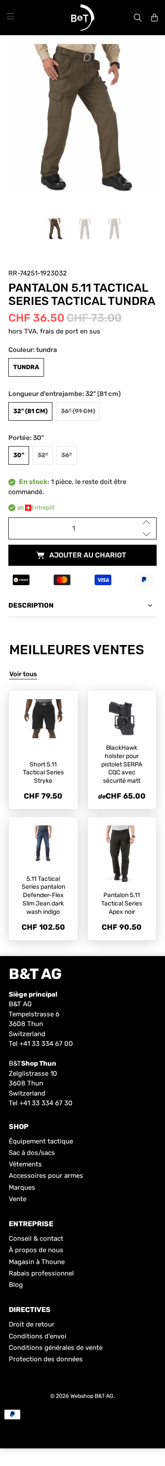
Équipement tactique (41, 1141)
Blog (16, 1285)
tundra (26, 367)
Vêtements (25, 1164)
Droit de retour (32, 1324)
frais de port (59, 331)
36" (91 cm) (78, 411)
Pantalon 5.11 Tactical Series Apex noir (121, 903)
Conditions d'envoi (37, 1336)
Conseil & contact (36, 1238)
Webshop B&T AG (92, 1396)
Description (31, 605)
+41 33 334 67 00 (46, 1044)
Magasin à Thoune (37, 1262)
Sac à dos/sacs (32, 1153)
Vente (17, 1199)
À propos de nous (36, 1250)
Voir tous (23, 674)
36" (66, 455)
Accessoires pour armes (46, 1176)
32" (42, 455)
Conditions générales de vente (56, 1348)
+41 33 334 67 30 (46, 1103)
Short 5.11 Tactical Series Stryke (43, 773)
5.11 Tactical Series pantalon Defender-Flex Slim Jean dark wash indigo (43, 895)
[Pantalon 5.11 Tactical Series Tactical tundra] (82, 118)
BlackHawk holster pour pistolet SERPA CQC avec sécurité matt (121, 764)
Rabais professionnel (41, 1273)
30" (18, 455)
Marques (22, 1187)
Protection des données (46, 1359)
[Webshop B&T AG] (83, 17)
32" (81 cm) (30, 411)
